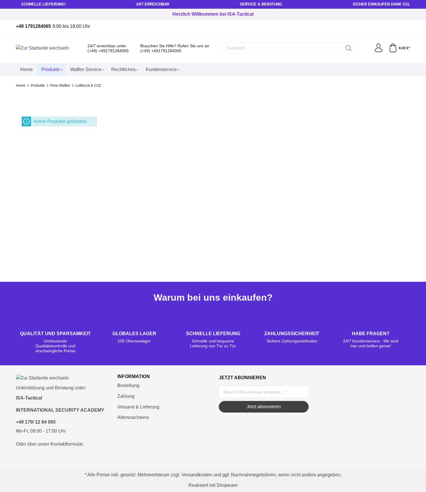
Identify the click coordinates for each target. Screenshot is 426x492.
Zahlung (125, 396)
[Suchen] (348, 48)
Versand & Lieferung (138, 406)
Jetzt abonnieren (264, 406)
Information (133, 376)
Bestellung (128, 385)
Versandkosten (196, 474)
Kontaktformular (66, 444)
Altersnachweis (133, 417)
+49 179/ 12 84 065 (36, 422)
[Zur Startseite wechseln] (42, 48)
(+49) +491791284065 (108, 50)
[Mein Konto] (378, 48)
